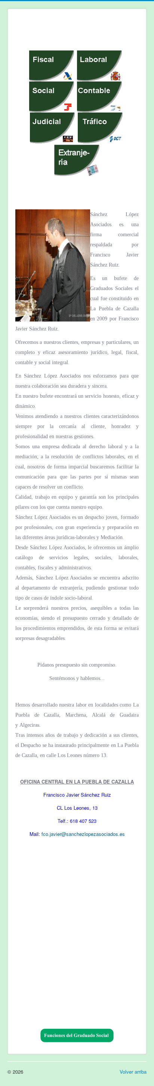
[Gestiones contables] (99, 96)
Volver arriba (133, 1071)
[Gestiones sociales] (51, 96)
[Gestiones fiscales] (51, 65)
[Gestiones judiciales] (52, 127)
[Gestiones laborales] (99, 65)
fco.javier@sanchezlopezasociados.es (83, 833)
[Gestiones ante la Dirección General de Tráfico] (100, 127)
